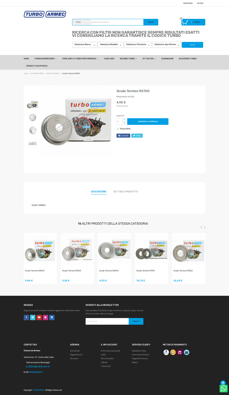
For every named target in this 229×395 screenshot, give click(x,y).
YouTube (39, 317)
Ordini (103, 355)
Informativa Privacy (140, 355)
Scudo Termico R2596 (108, 271)
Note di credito (107, 358)
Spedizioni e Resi (139, 351)
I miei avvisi (106, 366)
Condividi (124, 136)
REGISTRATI (188, 3)
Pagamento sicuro (140, 358)
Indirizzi (104, 362)
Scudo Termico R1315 (145, 271)
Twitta (138, 136)
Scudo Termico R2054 (34, 271)
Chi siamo (74, 358)
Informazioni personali (110, 351)
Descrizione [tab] (98, 191)
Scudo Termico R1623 (71, 271)
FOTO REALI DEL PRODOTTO (53, 279)
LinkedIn (51, 317)
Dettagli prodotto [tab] (125, 191)
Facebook (26, 317)
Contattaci (75, 351)
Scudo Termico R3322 (183, 271)
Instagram (45, 317)
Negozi (135, 362)
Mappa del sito (76, 355)
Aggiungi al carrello (148, 121)
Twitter (32, 317)
